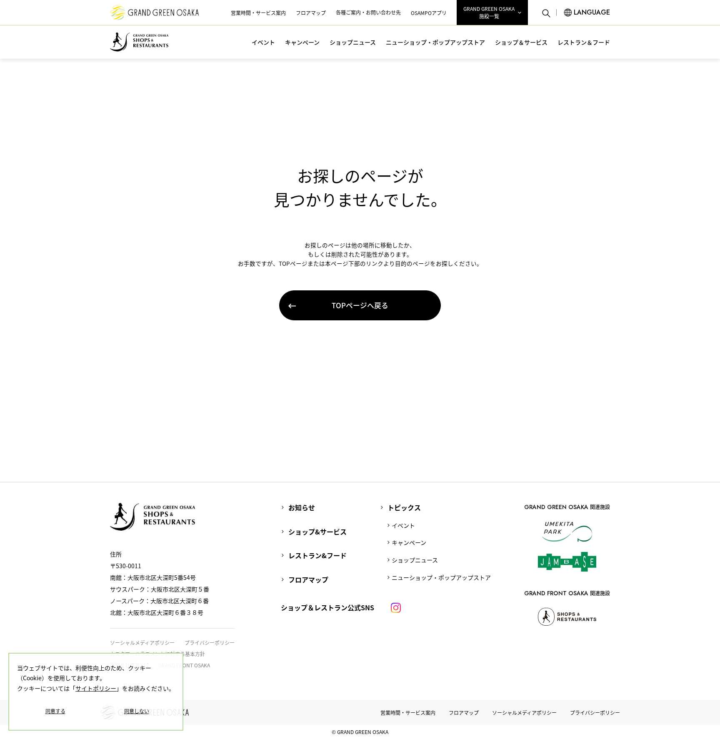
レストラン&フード (317, 555)
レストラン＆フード (584, 42)
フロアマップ (311, 12)
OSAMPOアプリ (429, 12)
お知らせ (301, 507)
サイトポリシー (95, 688)
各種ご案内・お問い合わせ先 (368, 12)
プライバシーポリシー (210, 642)
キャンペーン (302, 42)
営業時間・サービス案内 (258, 12)
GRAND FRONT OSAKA (184, 665)
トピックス (404, 507)
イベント (263, 42)
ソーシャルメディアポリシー (142, 642)
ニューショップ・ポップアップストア (435, 42)
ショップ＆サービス (521, 42)
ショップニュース (353, 42)
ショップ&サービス (317, 532)
